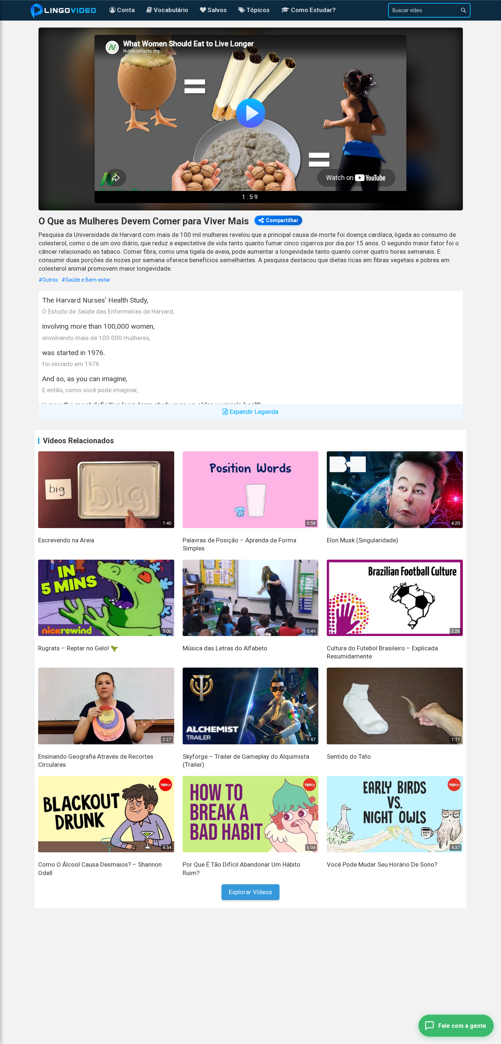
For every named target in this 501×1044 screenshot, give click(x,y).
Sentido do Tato (349, 756)
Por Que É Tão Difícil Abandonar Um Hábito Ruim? (241, 868)
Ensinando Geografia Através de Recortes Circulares (95, 760)
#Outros (48, 280)
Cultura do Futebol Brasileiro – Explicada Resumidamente (382, 652)
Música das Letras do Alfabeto (225, 648)
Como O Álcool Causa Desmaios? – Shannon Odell (100, 868)
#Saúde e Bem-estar (86, 280)
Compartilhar (282, 220)
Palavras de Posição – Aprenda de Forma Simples (239, 544)
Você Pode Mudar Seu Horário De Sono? (382, 864)
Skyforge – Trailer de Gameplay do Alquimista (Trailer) (246, 760)
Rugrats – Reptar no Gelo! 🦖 (78, 648)
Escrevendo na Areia (66, 540)
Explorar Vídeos (250, 892)
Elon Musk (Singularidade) (362, 540)
